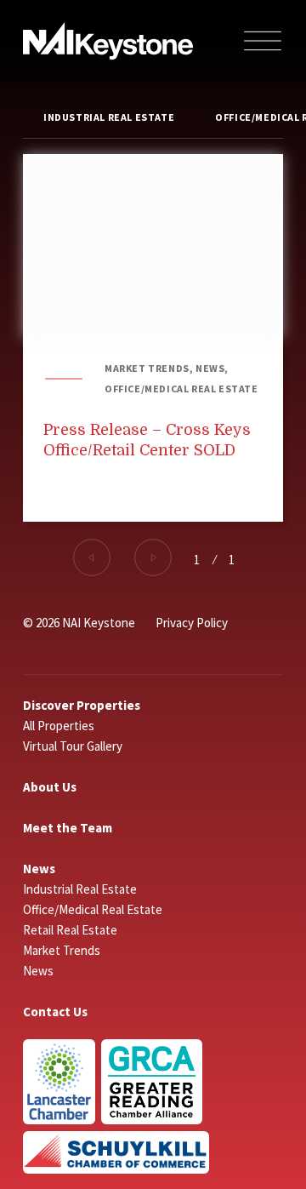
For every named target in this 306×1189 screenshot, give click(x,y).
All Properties (58, 725)
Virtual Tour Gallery (72, 746)
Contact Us (55, 1011)
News (39, 868)
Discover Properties (81, 705)
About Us (49, 787)
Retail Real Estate (70, 930)
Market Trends (61, 950)
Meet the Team (67, 828)
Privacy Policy (192, 623)
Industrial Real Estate (108, 117)
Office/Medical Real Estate (92, 909)
